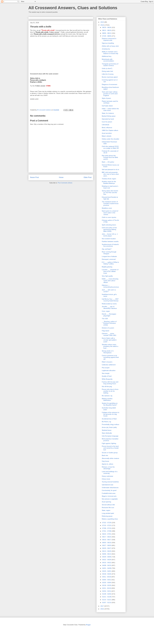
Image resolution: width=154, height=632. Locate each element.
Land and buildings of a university (109, 472)
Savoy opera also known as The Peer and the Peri (110, 192)
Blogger (88, 625)
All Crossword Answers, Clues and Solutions (72, 7)
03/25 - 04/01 (107, 571)
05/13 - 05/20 (107, 551)
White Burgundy (107, 379)
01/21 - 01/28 (107, 597)
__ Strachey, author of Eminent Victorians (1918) (109, 323)
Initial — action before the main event (110, 109)
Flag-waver (105, 331)
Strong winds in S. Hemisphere (108, 352)
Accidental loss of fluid (109, 419)
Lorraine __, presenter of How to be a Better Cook (110, 271)
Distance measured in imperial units (109, 39)
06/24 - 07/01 (107, 534)
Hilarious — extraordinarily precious (110, 286)
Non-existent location (109, 238)
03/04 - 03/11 (106, 580)
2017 (102, 606)
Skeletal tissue (106, 430)
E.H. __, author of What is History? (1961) (110, 263)
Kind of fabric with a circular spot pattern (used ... (109, 340)
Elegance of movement (109, 84)
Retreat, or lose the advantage (108, 468)
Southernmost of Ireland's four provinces (110, 245)
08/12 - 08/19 (107, 30)
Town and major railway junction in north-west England (110, 93)
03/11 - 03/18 (106, 577)
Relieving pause (107, 516)
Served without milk (108, 505)
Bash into (105, 455)
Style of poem (106, 98)
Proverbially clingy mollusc (110, 424)
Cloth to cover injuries (109, 217)
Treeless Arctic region (109, 179)
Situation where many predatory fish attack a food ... (110, 346)
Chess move (106, 479)
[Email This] (64, 110)
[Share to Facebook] (70, 110)
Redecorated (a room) (109, 304)
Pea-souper (106, 367)
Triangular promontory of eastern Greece (110, 64)
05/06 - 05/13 (107, 554)
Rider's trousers (107, 362)
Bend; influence (107, 127)
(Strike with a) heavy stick (110, 46)
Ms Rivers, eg (106, 421)
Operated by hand (108, 119)
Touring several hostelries (110, 482)
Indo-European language (110, 436)
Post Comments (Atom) (65, 183)
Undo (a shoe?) (107, 68)
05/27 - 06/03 (107, 545)
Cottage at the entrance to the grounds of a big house (110, 414)
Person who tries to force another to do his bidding (110, 391)
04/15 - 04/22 (107, 562)
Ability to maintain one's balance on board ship (110, 52)
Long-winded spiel (108, 513)
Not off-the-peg (107, 386)
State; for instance (108, 113)
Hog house (105, 461)
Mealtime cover (107, 208)
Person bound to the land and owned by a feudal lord (110, 448)
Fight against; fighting (109, 443)
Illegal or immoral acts (109, 496)
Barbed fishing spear (109, 116)
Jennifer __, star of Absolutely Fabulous (109, 307)
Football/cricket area (108, 493)
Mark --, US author (108, 162)
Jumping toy (106, 49)
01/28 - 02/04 (107, 594)
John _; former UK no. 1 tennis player (110, 235)
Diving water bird (107, 71)
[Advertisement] (60, 53)
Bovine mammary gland (110, 77)
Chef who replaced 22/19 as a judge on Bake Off (110, 147)
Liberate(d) (105, 124)
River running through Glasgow (109, 252)
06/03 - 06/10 (107, 542)
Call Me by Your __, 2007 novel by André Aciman (110, 300)
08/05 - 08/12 (107, 33)
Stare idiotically (107, 433)
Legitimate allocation (108, 370)
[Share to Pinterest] (72, 110)
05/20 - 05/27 (107, 548)
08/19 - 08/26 (107, 27)
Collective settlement (109, 365)
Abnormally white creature (110, 458)
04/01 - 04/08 (107, 568)
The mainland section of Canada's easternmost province (110, 203)
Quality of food (106, 376)
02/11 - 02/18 (106, 588)
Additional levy (106, 56)
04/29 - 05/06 (107, 557)
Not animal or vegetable (110, 499)
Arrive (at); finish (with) (109, 427)
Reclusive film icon (108, 507)
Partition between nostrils (110, 241)
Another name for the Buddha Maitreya (109, 182)
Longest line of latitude (109, 256)
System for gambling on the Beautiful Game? (110, 404)
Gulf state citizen (107, 106)
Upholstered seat (107, 485)
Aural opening (106, 502)
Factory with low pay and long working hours (110, 382)
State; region (106, 510)
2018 (102, 25)
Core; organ (106, 311)
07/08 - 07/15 (107, 528)
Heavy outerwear (107, 476)
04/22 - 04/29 (107, 559)
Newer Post (34, 177)
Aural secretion (107, 133)
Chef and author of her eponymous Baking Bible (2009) (109, 229)
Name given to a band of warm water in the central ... (110, 212)
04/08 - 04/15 (107, 565)
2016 (102, 609)
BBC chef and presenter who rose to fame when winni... (110, 174)
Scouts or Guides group (110, 452)
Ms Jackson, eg (107, 396)
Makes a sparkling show (110, 519)
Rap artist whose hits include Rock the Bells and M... (110, 157)
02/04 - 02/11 (106, 591)
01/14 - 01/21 (107, 600)
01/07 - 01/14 (107, 602)
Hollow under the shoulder (110, 139)
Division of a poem (108, 328)
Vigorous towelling (108, 43)
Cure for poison (107, 122)
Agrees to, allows (107, 464)
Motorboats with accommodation (108, 60)
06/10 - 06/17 (107, 539)
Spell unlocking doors (109, 225)
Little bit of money (108, 74)
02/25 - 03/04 (107, 582)
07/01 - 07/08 (107, 531)
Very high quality (107, 276)
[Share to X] (68, 110)
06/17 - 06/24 (107, 537)
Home (61, 177)
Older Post (87, 177)
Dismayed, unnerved (109, 259)
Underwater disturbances (110, 487)
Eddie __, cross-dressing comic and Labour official (110, 280)
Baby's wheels (106, 136)
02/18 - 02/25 (107, 585)
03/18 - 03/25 (107, 574)
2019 (102, 22)
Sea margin (105, 373)
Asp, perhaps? (106, 249)
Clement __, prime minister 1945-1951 (109, 334)
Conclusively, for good (109, 490)
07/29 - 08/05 (107, 36)
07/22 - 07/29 (107, 522)
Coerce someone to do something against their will (110, 357)
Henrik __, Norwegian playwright (109, 315)
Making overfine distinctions (107, 399)
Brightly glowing (107, 267)
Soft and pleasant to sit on (110, 169)
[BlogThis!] (66, 110)
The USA (105, 318)
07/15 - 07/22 (107, 525)
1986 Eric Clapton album (110, 130)
